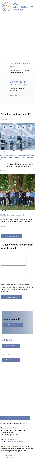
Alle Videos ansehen (11, 297)
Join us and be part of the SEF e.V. (15, 418)
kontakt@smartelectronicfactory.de (17, 441)
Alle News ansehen (11, 236)
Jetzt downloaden (13, 325)
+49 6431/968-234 (10, 439)
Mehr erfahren (14, 77)
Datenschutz (8, 457)
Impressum (8, 455)
